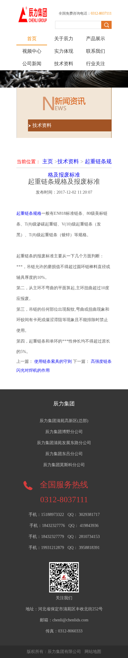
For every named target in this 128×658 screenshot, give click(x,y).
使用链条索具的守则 (53, 361)
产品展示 (95, 38)
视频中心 (31, 51)
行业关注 (95, 63)
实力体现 (63, 51)
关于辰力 (63, 38)
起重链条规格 (28, 213)
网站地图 (93, 651)
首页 (32, 38)
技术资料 (63, 63)
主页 (47, 161)
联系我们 (95, 51)
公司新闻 (31, 63)
